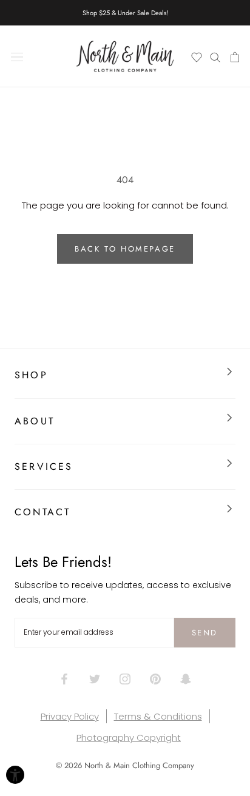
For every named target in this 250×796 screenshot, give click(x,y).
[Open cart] (234, 56)
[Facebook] (64, 678)
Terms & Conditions (158, 716)
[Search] (215, 56)
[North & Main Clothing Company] (125, 56)
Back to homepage (125, 249)
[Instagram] (125, 678)
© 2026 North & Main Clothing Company (125, 765)
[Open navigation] (17, 56)
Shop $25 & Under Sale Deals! (125, 13)
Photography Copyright (128, 737)
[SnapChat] (185, 678)
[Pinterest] (155, 678)
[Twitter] (94, 678)
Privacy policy (70, 716)
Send (205, 632)
